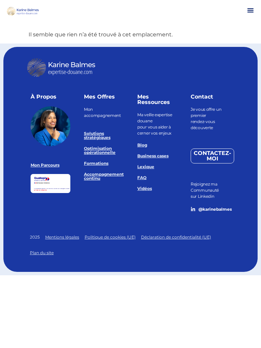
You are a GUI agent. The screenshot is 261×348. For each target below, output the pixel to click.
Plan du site (42, 252)
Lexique (145, 166)
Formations (96, 163)
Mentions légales (62, 237)
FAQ (141, 177)
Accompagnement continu (104, 176)
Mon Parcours (45, 165)
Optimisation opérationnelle (100, 150)
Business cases (153, 155)
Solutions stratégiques (97, 135)
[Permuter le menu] (250, 10)
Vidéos (144, 188)
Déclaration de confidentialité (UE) (176, 237)
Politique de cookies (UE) (110, 237)
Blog (142, 144)
